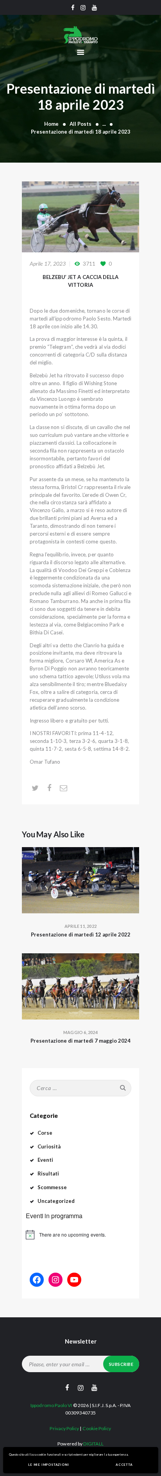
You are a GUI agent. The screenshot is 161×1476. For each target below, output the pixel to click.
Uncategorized (56, 1201)
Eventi (45, 1160)
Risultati (48, 1173)
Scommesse (52, 1187)
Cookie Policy (96, 1428)
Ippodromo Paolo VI (51, 1405)
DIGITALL (93, 1444)
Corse (45, 1133)
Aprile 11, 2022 (80, 926)
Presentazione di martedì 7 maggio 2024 (80, 1041)
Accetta (124, 1465)
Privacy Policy (64, 1428)
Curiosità (49, 1146)
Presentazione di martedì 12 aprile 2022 (81, 934)
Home (51, 124)
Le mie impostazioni (48, 1465)
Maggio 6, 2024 (80, 1032)
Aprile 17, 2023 (48, 263)
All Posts (80, 124)
